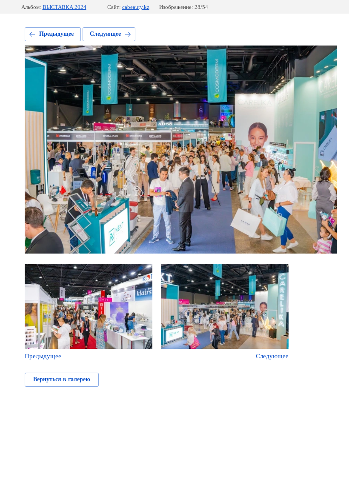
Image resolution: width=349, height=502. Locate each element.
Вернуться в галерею (61, 379)
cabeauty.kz (135, 7)
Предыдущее (56, 34)
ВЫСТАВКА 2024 (64, 7)
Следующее (105, 34)
